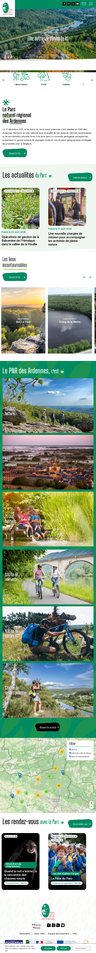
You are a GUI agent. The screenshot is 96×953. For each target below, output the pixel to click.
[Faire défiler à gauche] (85, 278)
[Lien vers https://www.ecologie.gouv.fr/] (44, 943)
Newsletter (25, 933)
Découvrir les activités (48, 727)
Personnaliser (81, 948)
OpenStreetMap (90, 812)
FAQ (75, 933)
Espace (58, 933)
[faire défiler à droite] (93, 81)
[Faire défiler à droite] (91, 278)
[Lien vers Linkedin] (73, 4)
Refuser (63, 948)
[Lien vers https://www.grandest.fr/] (14, 943)
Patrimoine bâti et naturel (81, 753)
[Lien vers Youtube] (77, 4)
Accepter (48, 948)
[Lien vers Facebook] (64, 4)
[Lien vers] (28, 943)
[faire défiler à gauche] (4, 81)
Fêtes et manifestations (80, 757)
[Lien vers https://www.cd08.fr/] (85, 943)
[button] (62, 772)
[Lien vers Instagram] (69, 4)
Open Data (39, 933)
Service (74, 750)
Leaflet (81, 812)
